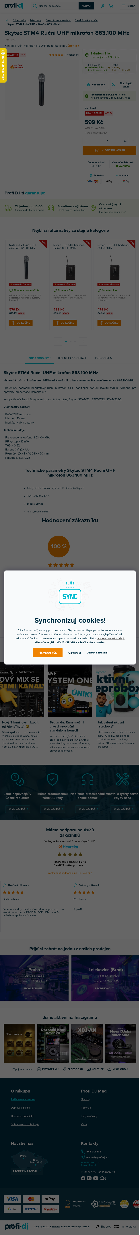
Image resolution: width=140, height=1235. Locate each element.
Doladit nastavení (97, 652)
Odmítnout (74, 652)
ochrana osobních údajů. (111, 638)
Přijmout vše (47, 652)
